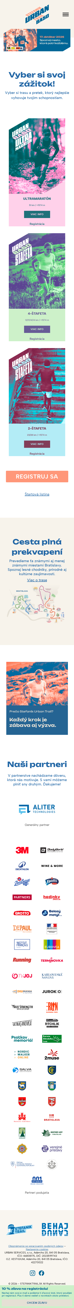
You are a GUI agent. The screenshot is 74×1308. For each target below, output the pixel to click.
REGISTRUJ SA (37, 476)
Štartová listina (37, 494)
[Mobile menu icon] (65, 14)
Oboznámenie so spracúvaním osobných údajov (35, 1246)
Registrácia (37, 224)
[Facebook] (41, 1273)
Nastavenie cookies (37, 1249)
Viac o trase (37, 580)
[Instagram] (32, 1273)
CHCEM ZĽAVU (37, 1302)
